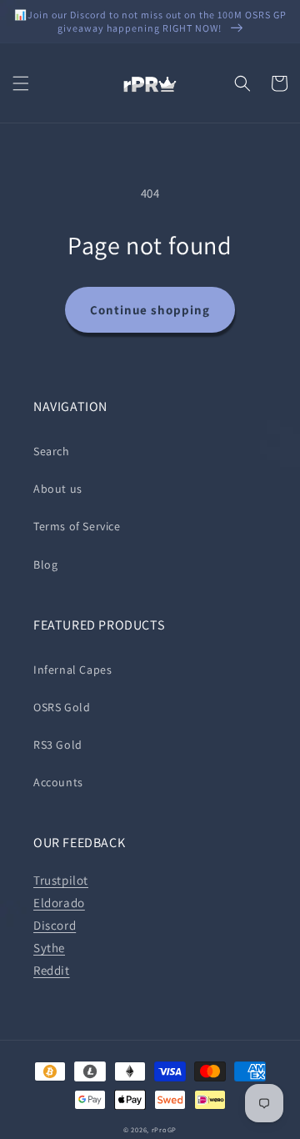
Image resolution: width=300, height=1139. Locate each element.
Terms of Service (77, 526)
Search (51, 451)
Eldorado (59, 903)
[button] (20, 83)
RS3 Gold (57, 744)
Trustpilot (60, 880)
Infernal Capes (72, 669)
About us (57, 488)
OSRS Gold (61, 707)
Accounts (58, 782)
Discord (54, 925)
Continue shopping (150, 310)
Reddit (51, 970)
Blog (45, 564)
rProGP (164, 1129)
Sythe (49, 948)
